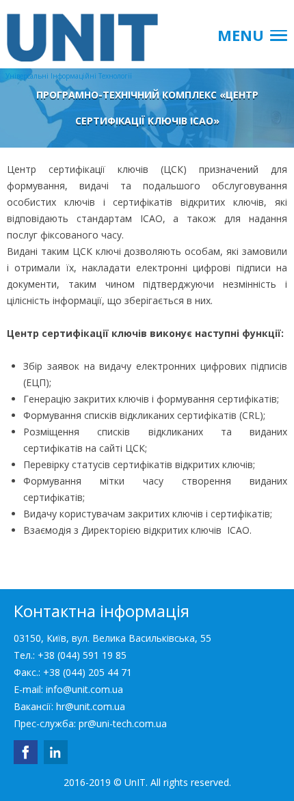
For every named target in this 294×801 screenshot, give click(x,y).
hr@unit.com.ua (90, 706)
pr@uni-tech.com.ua (123, 723)
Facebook (26, 752)
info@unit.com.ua (84, 689)
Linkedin (56, 752)
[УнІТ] (68, 31)
